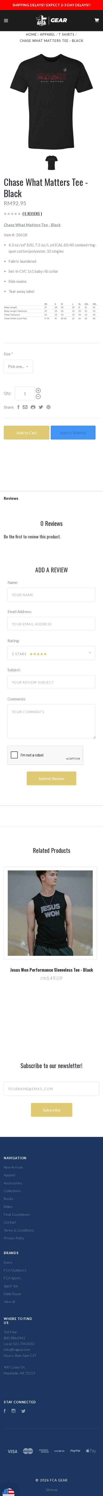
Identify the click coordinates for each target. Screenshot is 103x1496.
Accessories (13, 1183)
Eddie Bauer (13, 1294)
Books (9, 1198)
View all (9, 1301)
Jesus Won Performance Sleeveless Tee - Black (51, 970)
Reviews (11, 498)
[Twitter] (23, 1411)
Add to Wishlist (73, 432)
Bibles (8, 1206)
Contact (10, 1222)
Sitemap (52, 1489)
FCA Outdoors (15, 1270)
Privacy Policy (14, 1238)
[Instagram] (14, 1411)
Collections (12, 1191)
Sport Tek (11, 1286)
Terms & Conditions (19, 1230)
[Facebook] (5, 1411)
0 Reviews (32, 213)
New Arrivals (13, 1167)
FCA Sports (12, 1278)
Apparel (9, 1175)
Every (8, 1262)
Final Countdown (17, 1214)
